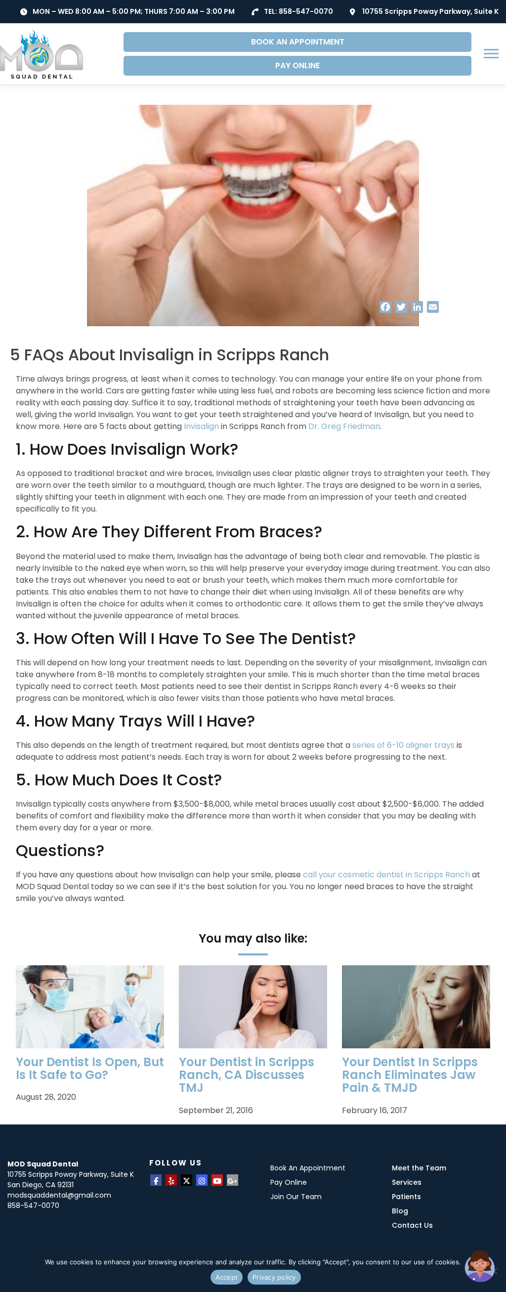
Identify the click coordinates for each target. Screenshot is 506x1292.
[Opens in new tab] (156, 1180)
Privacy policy (274, 1277)
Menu (492, 53)
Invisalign (201, 426)
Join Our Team (296, 1197)
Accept (226, 1277)
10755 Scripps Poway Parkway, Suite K (430, 11)
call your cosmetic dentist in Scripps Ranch (386, 874)
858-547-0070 (306, 11)
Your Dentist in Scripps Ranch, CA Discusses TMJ (246, 1075)
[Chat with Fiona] (480, 1266)
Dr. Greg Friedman (344, 426)
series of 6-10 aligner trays (403, 745)
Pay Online (288, 1182)
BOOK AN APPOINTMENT (297, 41)
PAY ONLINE (297, 65)
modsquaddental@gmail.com (59, 1195)
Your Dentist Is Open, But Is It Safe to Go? (90, 1068)
